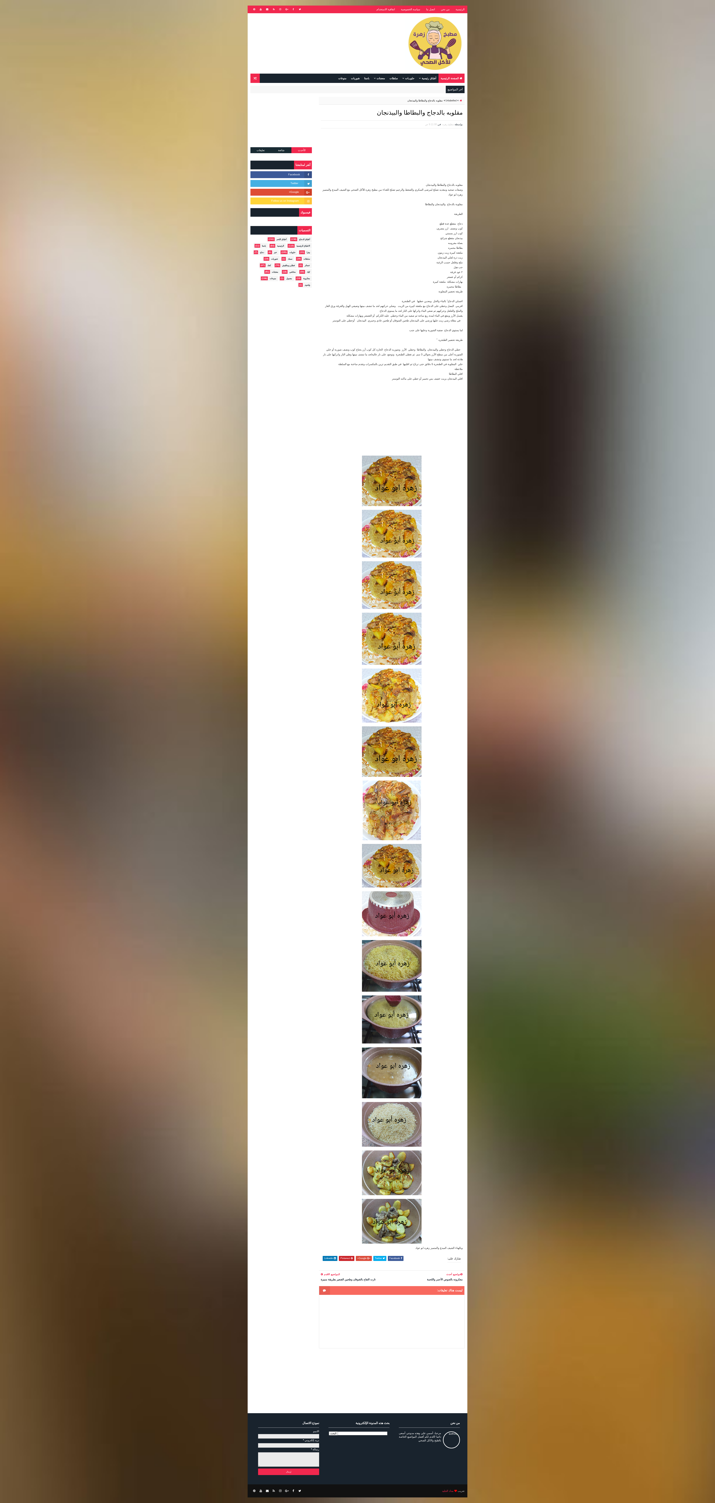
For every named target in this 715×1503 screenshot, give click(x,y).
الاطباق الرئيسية (303, 246)
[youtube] (260, 9)
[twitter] (300, 9)
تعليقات (261, 150)
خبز (275, 252)
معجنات (381, 78)
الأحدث (302, 150)
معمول (289, 278)
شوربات (355, 78)
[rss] (274, 9)
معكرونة (306, 278)
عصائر (307, 265)
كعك (269, 265)
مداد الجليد (448, 1490)
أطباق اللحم (282, 239)
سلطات (394, 78)
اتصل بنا (430, 9)
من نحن (445, 9)
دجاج (262, 252)
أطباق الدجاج (304, 239)
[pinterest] (254, 9)
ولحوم (307, 285)
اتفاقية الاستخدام (385, 9)
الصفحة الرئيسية (450, 78)
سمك (290, 259)
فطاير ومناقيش (288, 265)
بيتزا (308, 252)
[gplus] (287, 9)
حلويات (292, 252)
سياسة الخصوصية (410, 9)
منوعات (342, 78)
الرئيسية (460, 9)
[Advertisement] (318, 43)
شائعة (281, 150)
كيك (308, 272)
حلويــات (409, 78)
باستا (366, 78)
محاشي (292, 272)
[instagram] (280, 9)
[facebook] (293, 9)
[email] (267, 9)
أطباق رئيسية (429, 78)
